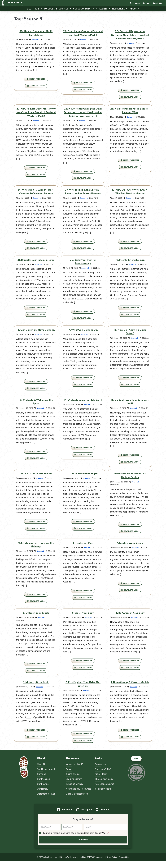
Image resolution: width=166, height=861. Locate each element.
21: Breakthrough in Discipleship (35, 259)
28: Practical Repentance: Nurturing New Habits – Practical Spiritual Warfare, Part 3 (130, 35)
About (133, 9)
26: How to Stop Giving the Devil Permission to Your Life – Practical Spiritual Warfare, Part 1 (83, 112)
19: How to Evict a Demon (130, 259)
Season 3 (35, 40)
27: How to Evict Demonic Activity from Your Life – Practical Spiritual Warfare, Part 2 (36, 112)
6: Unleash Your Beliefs (36, 612)
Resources (118, 9)
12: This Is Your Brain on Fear (36, 473)
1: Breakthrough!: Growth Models (130, 682)
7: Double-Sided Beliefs (130, 542)
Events (103, 9)
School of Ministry (84, 9)
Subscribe (83, 839)
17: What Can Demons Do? (83, 329)
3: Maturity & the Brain (36, 682)
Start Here (33, 9)
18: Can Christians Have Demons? (36, 329)
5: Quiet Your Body (83, 612)
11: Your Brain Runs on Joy (83, 473)
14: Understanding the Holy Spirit (83, 399)
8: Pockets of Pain (83, 542)
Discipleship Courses (56, 9)
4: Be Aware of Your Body (129, 612)
